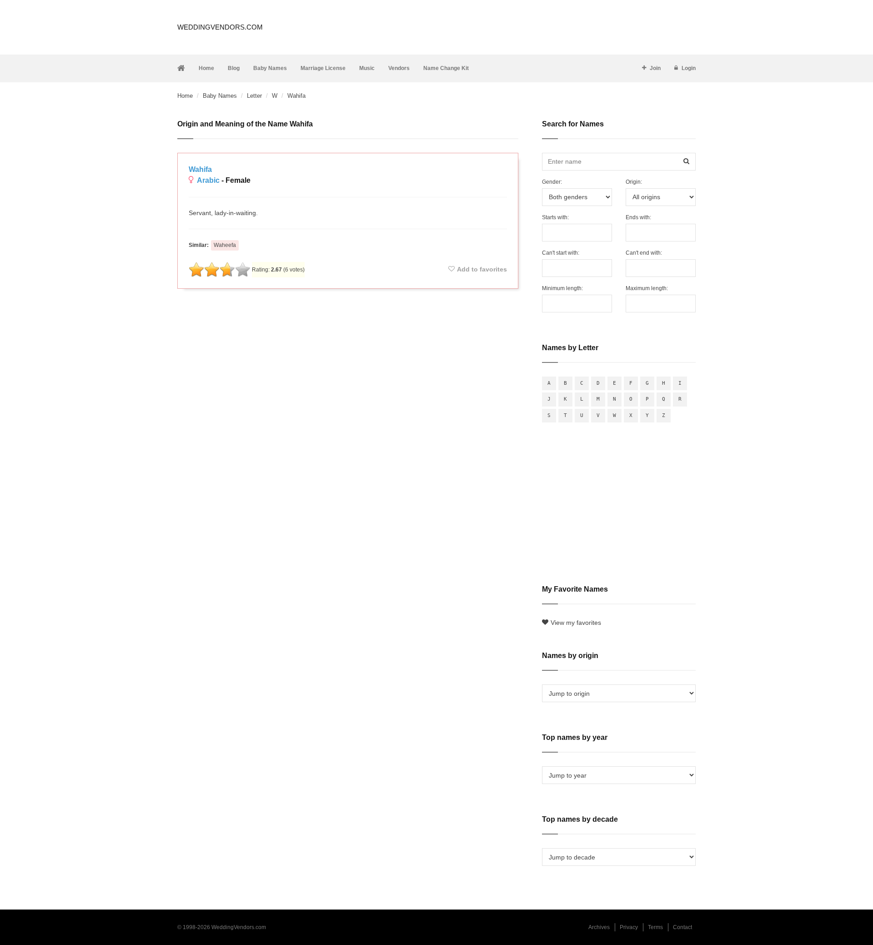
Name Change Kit (446, 68)
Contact (682, 927)
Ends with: (638, 217)
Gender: (552, 182)
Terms (655, 927)
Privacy (629, 927)
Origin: (634, 182)
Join (655, 68)
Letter (254, 95)
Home (206, 68)
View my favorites (576, 622)
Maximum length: (647, 288)
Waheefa (225, 245)
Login (689, 68)
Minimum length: (562, 288)
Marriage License (323, 68)
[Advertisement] (347, 320)
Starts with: (555, 217)
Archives (599, 927)
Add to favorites (482, 269)
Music (367, 68)
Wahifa (200, 169)
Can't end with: (644, 253)
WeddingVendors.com (220, 27)
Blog (234, 68)
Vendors (399, 68)
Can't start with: (560, 253)
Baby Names (270, 68)
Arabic (208, 180)
